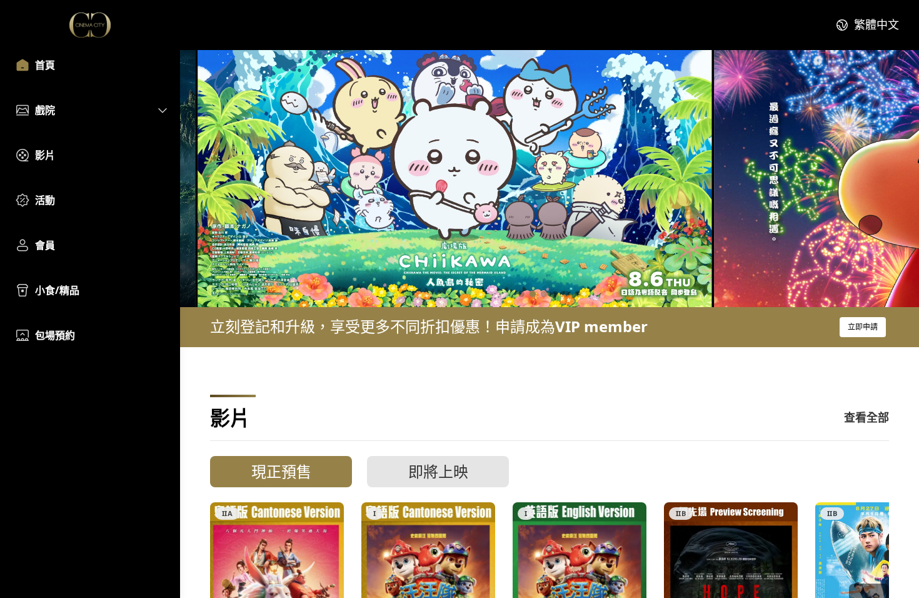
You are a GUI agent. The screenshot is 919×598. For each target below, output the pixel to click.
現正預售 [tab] (281, 471)
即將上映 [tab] (438, 471)
